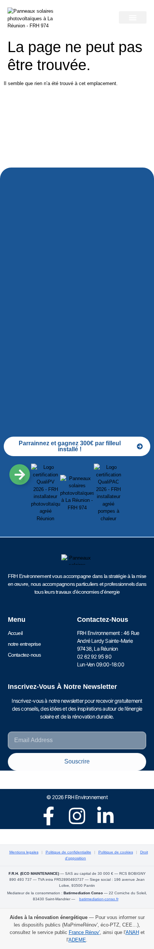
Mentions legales (23, 852)
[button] (133, 17)
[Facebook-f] (48, 816)
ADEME (77, 940)
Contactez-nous (24, 655)
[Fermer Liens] (20, 476)
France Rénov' (84, 932)
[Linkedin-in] (105, 816)
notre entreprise (24, 644)
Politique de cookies (115, 852)
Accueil (15, 633)
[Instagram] (77, 816)
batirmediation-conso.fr (98, 899)
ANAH (132, 932)
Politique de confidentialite (68, 852)
